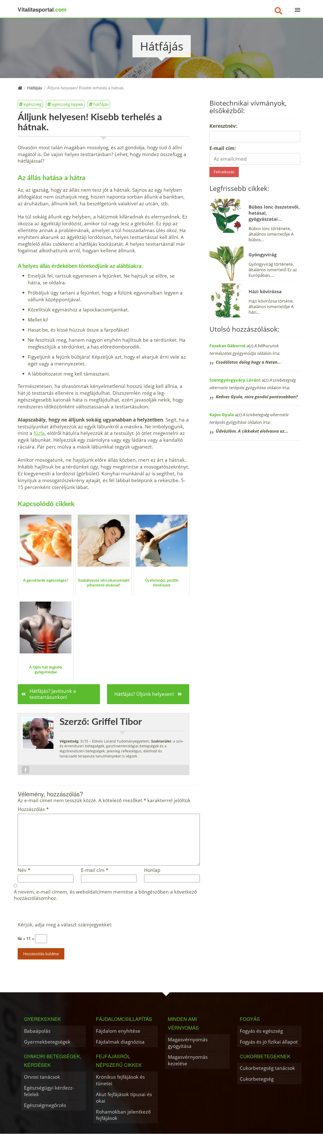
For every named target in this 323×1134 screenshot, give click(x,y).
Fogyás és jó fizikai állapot (269, 1041)
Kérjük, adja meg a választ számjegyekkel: (65, 925)
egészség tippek (67, 104)
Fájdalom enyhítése (118, 1030)
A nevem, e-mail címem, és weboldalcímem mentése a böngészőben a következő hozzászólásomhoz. (105, 895)
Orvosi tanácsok (42, 1076)
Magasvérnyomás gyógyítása (188, 1042)
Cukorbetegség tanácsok (267, 1068)
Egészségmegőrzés (45, 1105)
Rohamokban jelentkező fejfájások (123, 1115)
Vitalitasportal (42, 9)
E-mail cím (94, 870)
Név (24, 870)
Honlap (152, 870)
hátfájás (101, 104)
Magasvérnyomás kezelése (188, 1060)
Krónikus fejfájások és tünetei (120, 1080)
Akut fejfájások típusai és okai (124, 1097)
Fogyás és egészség (261, 1030)
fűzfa (39, 433)
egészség (32, 104)
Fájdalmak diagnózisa (120, 1041)
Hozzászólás (33, 809)
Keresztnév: (223, 125)
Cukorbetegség (257, 1078)
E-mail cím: (222, 148)
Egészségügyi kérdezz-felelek (49, 1091)
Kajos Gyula (221, 414)
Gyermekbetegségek (47, 1041)
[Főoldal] (20, 88)
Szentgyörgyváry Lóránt (235, 380)
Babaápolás (37, 1030)
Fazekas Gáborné (227, 346)
